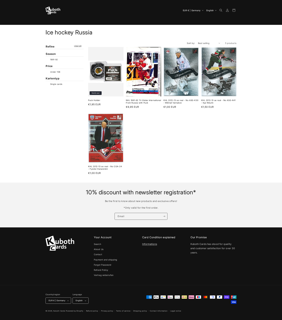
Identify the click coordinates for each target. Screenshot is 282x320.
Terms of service (123, 311)
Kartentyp (52, 78)
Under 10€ (55, 72)
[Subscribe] (164, 216)
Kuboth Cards (59, 311)
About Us (99, 249)
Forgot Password (102, 265)
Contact (98, 254)
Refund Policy (101, 270)
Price (49, 66)
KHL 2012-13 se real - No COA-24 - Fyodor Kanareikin (105, 167)
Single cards (55, 84)
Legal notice (175, 311)
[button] (50, 20)
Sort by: (191, 43)
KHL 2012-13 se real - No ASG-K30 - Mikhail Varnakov (180, 101)
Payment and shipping (105, 259)
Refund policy (92, 311)
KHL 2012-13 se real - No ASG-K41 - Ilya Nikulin (218, 101)
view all (77, 46)
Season (51, 53)
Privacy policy (107, 311)
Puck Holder (94, 100)
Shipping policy (140, 311)
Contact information (158, 311)
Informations (149, 244)
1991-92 (53, 59)
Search (97, 244)
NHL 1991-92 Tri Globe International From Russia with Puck (143, 101)
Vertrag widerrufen (104, 275)
